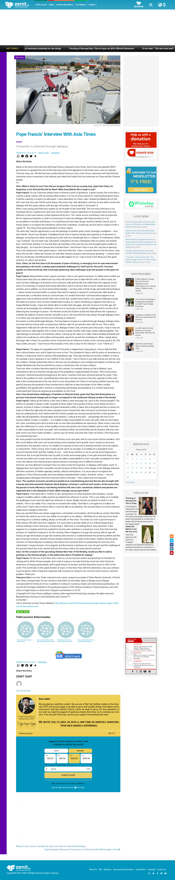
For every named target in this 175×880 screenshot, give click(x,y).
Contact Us (161, 869)
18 (141, 468)
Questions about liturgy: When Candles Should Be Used (144, 346)
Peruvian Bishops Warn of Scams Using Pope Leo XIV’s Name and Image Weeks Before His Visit (140, 224)
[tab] (133, 640)
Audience (107, 869)
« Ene (128, 482)
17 (137, 468)
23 (132, 472)
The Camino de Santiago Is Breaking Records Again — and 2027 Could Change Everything (145, 302)
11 (141, 463)
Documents (80, 5)
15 (128, 468)
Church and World (64, 5)
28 (154, 472)
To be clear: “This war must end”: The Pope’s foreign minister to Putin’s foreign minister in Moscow (141, 259)
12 (145, 463)
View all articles (23, 690)
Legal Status (140, 869)
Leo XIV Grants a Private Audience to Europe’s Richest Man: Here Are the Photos (145, 331)
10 (137, 463)
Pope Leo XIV (41, 5)
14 (154, 463)
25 (141, 472)
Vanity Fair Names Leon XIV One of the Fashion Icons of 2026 (132, 531)
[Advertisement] (87, 27)
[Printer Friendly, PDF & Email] (22, 611)
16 (132, 468)
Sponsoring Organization (123, 869)
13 (150, 463)
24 (137, 472)
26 (145, 472)
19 (145, 468)
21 (154, 468)
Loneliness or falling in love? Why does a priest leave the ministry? (145, 317)
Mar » (133, 482)
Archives (19, 57)
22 (128, 472)
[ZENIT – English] (19, 5)
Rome (51, 5)
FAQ (100, 869)
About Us (93, 869)
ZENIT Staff (43, 153)
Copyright (151, 869)
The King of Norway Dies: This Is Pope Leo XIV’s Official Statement (44, 48)
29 (128, 477)
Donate (92, 5)
